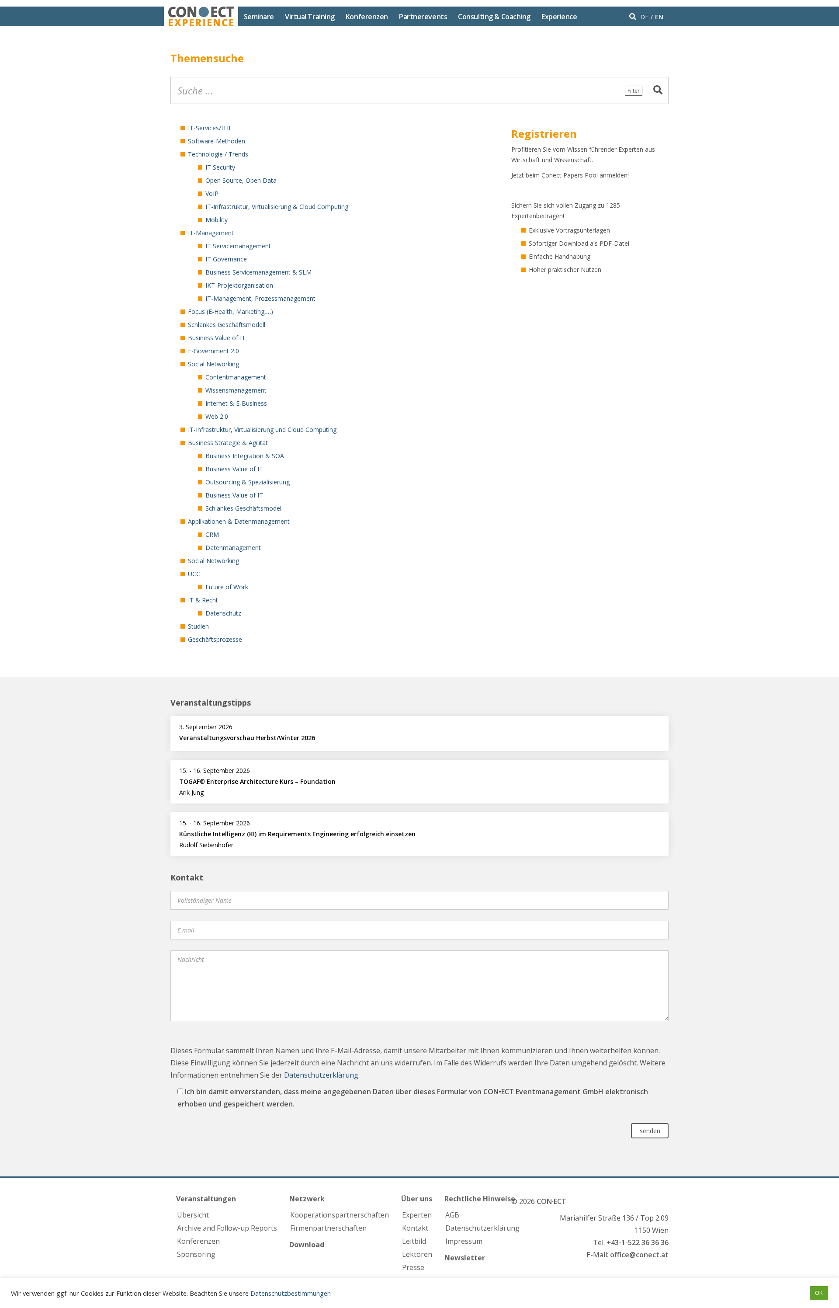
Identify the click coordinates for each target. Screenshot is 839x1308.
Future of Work (226, 587)
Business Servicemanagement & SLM (258, 272)
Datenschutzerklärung (321, 1075)
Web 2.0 (216, 416)
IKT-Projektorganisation (239, 285)
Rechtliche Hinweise (479, 1199)
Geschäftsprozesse (215, 639)
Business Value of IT (217, 338)
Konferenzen (367, 16)
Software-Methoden (216, 141)
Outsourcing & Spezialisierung (247, 482)
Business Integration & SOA (244, 456)
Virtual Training (310, 16)
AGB (452, 1215)
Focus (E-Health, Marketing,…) (230, 311)
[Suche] (658, 90)
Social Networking (213, 364)
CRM (212, 534)
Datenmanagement (233, 547)
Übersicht (193, 1215)
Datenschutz (223, 613)
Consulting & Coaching (494, 16)
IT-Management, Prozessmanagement (260, 298)
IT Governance (226, 259)
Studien (198, 626)
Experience (559, 16)
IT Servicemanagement (238, 246)
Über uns (416, 1199)
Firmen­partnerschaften (328, 1228)
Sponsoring (196, 1254)
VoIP (211, 193)
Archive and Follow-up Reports (227, 1228)
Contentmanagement (235, 377)
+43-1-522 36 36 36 (638, 1242)
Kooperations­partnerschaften (339, 1215)
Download (306, 1244)
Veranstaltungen (206, 1199)
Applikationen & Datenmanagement (239, 521)
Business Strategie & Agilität (228, 442)
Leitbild (414, 1241)
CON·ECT (551, 1201)
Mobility (216, 220)
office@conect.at (639, 1254)
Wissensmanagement (236, 390)
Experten (417, 1215)
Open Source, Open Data (241, 180)
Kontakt (415, 1228)
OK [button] (819, 1293)
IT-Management (211, 233)
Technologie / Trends (218, 154)
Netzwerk (307, 1199)
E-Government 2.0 (213, 351)
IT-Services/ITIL (210, 128)
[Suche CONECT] (633, 16)
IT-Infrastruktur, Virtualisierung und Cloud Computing (262, 429)
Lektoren (417, 1254)
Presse (413, 1267)
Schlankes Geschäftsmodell (226, 324)
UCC (194, 574)
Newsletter (464, 1258)
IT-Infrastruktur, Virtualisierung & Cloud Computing (276, 206)
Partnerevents (423, 16)
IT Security (220, 167)
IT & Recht (203, 600)
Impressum (463, 1241)
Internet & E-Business (236, 403)
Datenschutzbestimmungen (290, 1293)
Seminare (259, 16)
